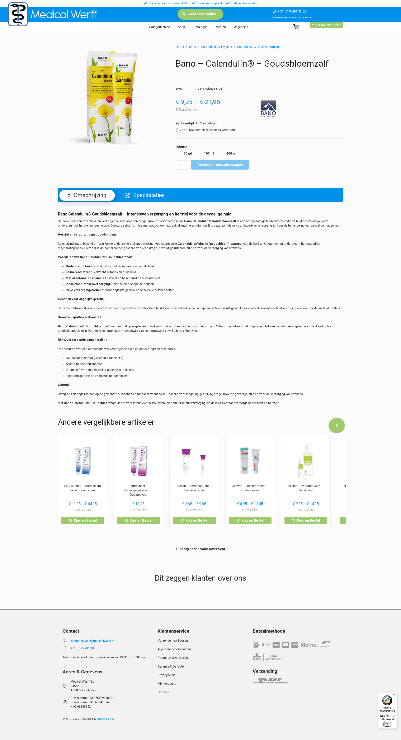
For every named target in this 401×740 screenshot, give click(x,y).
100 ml (209, 153)
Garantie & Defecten (171, 666)
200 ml (231, 153)
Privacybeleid (166, 675)
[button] (168, 27)
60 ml (188, 153)
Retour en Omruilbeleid (173, 658)
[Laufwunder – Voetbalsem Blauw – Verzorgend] (82, 461)
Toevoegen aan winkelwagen (220, 165)
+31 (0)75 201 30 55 (84, 648)
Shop (192, 47)
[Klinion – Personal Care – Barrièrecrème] (194, 461)
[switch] (387, 724)
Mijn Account (167, 684)
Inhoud (182, 147)
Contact (163, 692)
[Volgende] (337, 425)
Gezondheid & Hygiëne (216, 47)
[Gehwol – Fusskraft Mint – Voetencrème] (250, 461)
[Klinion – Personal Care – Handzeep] (305, 461)
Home (180, 47)
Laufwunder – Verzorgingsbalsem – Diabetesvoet (138, 490)
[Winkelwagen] (296, 27)
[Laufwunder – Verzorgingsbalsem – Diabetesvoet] (138, 461)
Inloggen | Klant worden (327, 25)
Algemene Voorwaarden (174, 649)
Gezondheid (245, 47)
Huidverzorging (268, 47)
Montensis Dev (105, 718)
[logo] (18, 14)
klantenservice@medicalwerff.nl (92, 641)
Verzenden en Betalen (173, 640)
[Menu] (394, 695)
